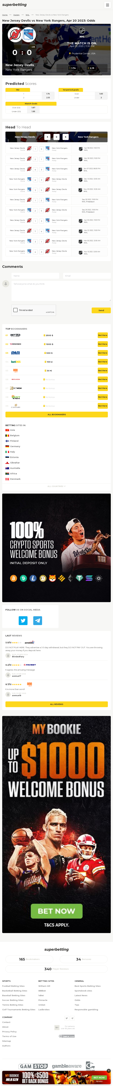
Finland (14, 441)
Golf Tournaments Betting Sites (18, 1009)
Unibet (41, 1005)
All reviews (56, 704)
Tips (77, 1005)
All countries (55, 486)
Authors (6, 1046)
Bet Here (102, 335)
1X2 (17, 90)
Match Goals (31, 104)
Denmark (15, 479)
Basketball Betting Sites (14, 991)
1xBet (41, 995)
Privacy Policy (9, 1031)
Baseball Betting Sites (13, 995)
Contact (6, 1022)
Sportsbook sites (83, 991)
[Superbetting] (56, 5)
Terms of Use (9, 1036)
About (5, 1027)
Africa (13, 473)
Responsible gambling (86, 1009)
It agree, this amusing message (20, 670)
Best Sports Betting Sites (88, 986)
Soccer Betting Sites (12, 1000)
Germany (15, 446)
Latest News (81, 995)
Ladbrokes (44, 1009)
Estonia (14, 457)
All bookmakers (57, 414)
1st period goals (71, 90)
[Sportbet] (56, 950)
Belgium (14, 435)
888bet (42, 991)
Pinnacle (42, 1000)
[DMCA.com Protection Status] (67, 1037)
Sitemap (6, 1041)
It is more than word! (15, 689)
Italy (12, 452)
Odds (77, 1000)
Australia (15, 468)
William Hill (44, 986)
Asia (12, 430)
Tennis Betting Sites (12, 1005)
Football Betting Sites (13, 986)
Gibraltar (15, 463)
